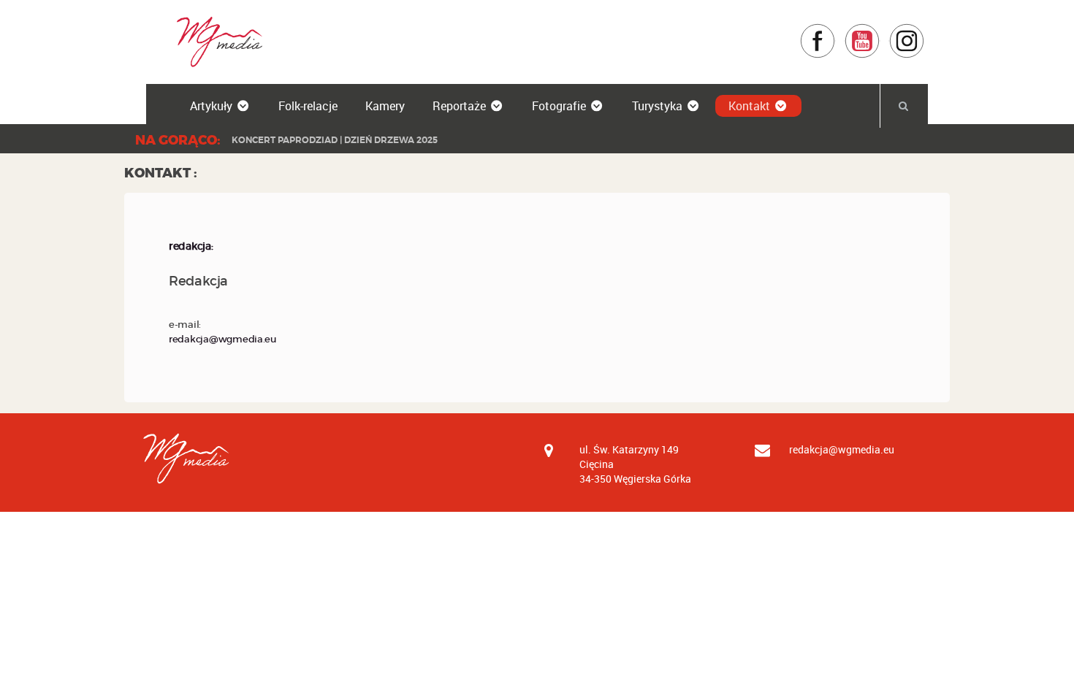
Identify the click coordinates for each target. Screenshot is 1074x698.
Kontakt (749, 106)
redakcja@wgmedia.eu (222, 339)
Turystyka (657, 106)
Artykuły (211, 106)
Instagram (924, 30)
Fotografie (559, 106)
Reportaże (459, 106)
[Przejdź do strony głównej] (214, 41)
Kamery (385, 106)
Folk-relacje (308, 106)
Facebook (835, 30)
